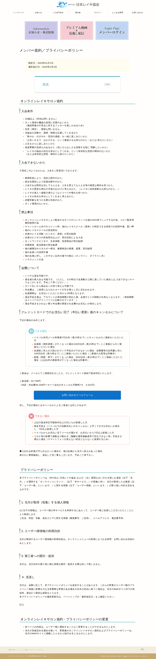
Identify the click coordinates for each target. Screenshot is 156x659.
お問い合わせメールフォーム (77, 395)
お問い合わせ (137, 12)
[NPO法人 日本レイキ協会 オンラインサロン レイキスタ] (78, 7)
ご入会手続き (58, 12)
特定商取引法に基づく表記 (37, 656)
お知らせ (38, 12)
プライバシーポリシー (17, 656)
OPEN (107, 84)
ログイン (98, 12)
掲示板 (78, 12)
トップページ (18, 12)
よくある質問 (117, 12)
